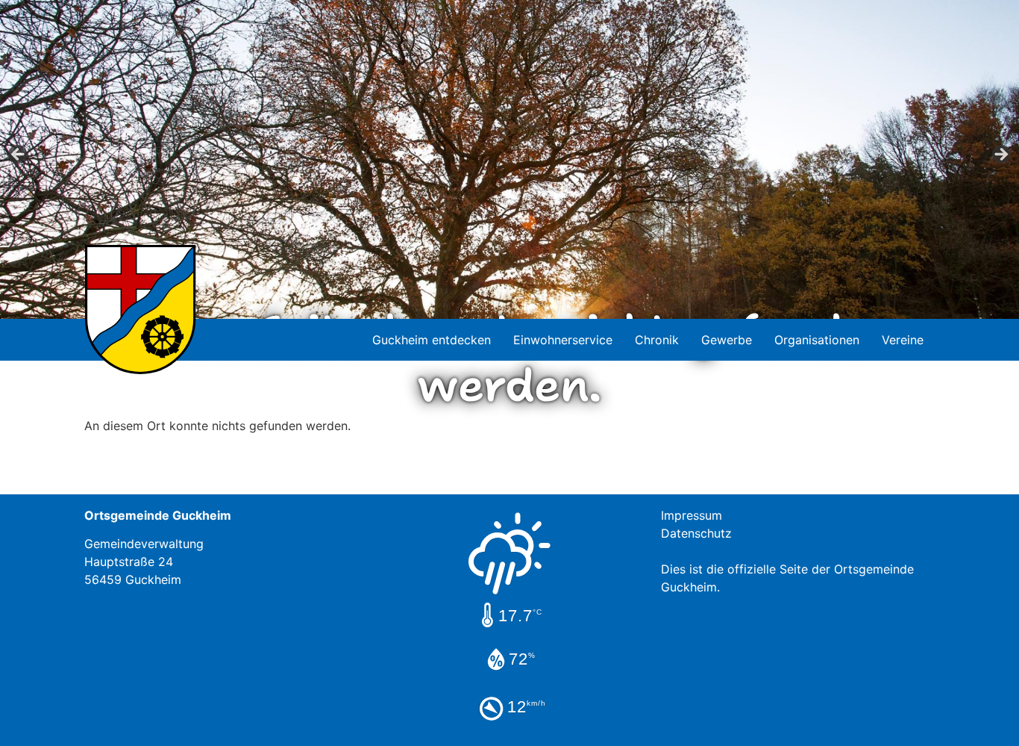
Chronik (657, 339)
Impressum (691, 515)
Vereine (903, 339)
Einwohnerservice (562, 339)
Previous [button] (18, 155)
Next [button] (1000, 155)
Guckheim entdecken (431, 339)
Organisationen (816, 339)
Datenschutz (696, 533)
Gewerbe (726, 339)
